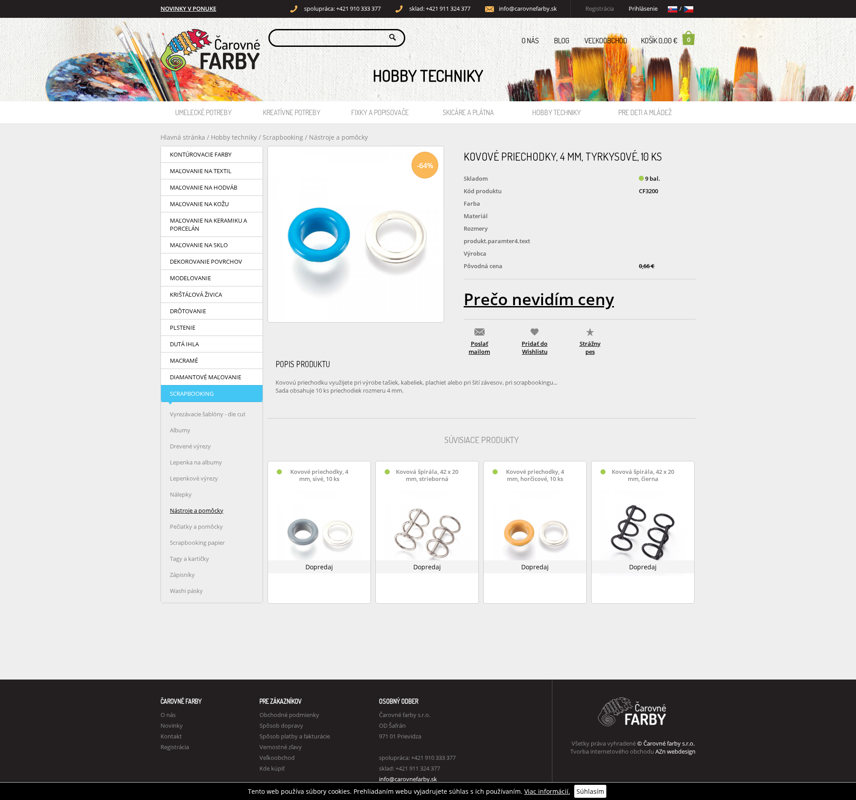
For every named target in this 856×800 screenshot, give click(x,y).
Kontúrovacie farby (200, 154)
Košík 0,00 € (666, 40)
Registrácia (599, 8)
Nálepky (181, 494)
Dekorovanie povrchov (206, 261)
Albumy (180, 430)
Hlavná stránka (182, 137)
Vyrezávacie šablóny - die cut (208, 414)
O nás (530, 40)
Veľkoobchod (605, 40)
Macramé (184, 360)
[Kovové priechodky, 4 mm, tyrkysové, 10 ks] (356, 234)
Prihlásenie (643, 8)
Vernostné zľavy (280, 747)
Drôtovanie (188, 311)
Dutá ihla (184, 344)
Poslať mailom (479, 348)
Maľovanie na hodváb (203, 187)
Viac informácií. (547, 791)
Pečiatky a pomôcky (196, 526)
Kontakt (171, 736)
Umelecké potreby (203, 112)
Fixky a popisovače (380, 112)
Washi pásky (186, 591)
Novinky (171, 725)
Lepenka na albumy (196, 462)
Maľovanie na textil (200, 171)
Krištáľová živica (196, 294)
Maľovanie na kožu (199, 204)
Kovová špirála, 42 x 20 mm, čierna (643, 475)
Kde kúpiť (272, 768)
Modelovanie (190, 278)
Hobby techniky (556, 112)
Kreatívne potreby (292, 112)
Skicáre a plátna (468, 112)
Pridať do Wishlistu (534, 348)
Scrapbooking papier (197, 543)
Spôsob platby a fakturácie (294, 736)
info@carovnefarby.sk (528, 8)
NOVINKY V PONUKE (188, 8)
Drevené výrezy (190, 446)
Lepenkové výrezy (194, 478)
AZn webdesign (675, 751)
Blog (561, 40)
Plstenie (182, 327)
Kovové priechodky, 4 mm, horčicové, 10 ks (535, 475)
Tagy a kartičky (189, 559)
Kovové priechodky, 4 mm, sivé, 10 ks (319, 475)
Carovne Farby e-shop (208, 37)
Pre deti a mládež (645, 112)
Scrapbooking (283, 137)
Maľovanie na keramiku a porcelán (208, 224)
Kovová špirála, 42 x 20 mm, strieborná (427, 475)
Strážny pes (590, 348)
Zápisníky (182, 575)
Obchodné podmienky (289, 715)
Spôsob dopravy (281, 725)
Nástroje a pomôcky (338, 137)
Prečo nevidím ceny (539, 299)
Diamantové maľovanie (205, 377)
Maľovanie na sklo (199, 245)
